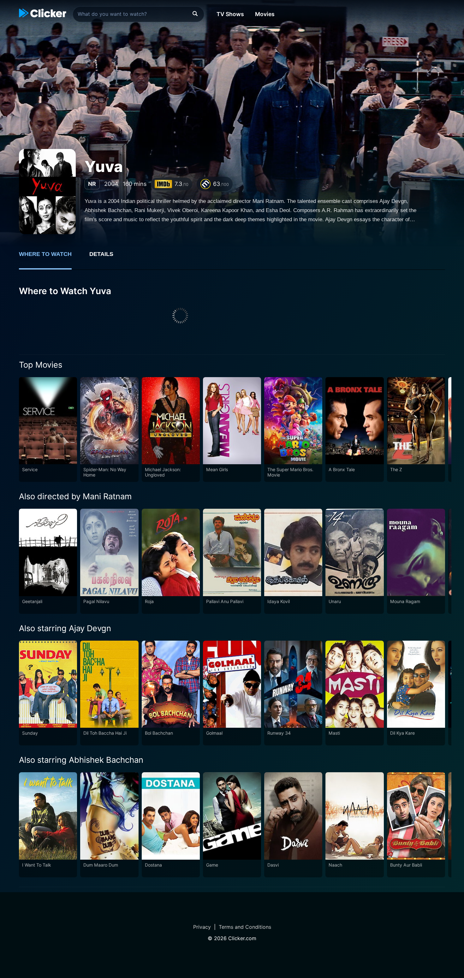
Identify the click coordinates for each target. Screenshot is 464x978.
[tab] (49, 258)
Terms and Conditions (245, 927)
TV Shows (230, 14)
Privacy (202, 927)
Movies (265, 14)
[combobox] (138, 14)
